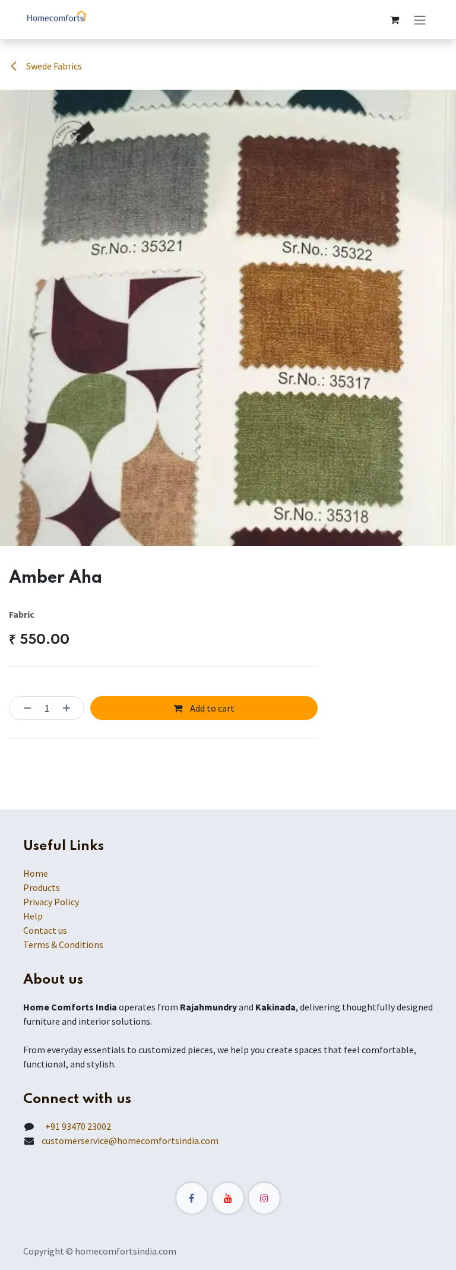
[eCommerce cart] (394, 19)
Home (35, 873)
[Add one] (70, 708)
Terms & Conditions (63, 944)
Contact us (45, 930)
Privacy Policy (51, 902)
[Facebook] (191, 1198)
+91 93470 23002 (76, 1126)
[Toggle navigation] (420, 19)
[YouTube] (228, 1198)
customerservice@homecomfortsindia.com (130, 1140)
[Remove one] (24, 708)
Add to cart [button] (211, 708)
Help (33, 916)
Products (41, 887)
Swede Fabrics (53, 66)
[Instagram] (264, 1198)
